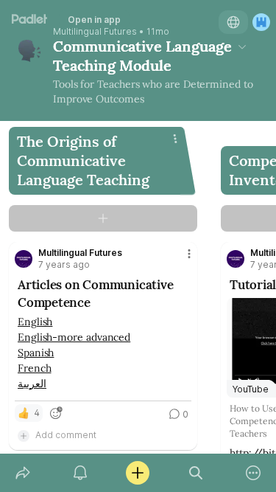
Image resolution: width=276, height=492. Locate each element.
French (35, 368)
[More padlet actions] (253, 473)
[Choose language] (233, 22)
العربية (32, 383)
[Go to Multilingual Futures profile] (23, 259)
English (35, 321)
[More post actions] (179, 259)
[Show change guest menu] (261, 22)
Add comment (65, 434)
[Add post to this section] (103, 218)
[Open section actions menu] (175, 139)
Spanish (36, 352)
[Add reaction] (56, 413)
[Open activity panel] (80, 473)
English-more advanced (74, 337)
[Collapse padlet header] (242, 46)
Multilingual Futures (95, 32)
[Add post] (138, 473)
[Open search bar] (196, 473)
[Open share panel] (23, 473)
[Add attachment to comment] (23, 435)
